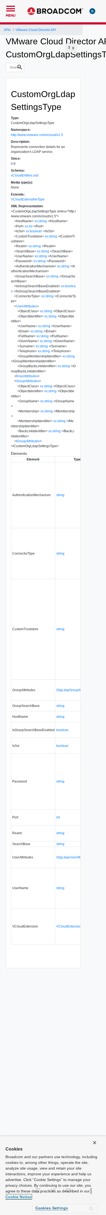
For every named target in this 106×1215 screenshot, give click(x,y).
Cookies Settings (51, 1208)
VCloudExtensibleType (28, 199)
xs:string (41, 221)
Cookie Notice (18, 1197)
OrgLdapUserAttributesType (76, 857)
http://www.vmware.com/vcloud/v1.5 (37, 135)
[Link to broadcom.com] (55, 11)
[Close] (94, 1142)
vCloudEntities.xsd (24, 175)
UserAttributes (26, 306)
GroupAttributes (27, 381)
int (58, 817)
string (60, 495)
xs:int (28, 226)
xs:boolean (34, 231)
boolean (62, 730)
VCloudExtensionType (72, 926)
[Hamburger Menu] (10, 7)
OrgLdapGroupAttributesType (77, 690)
